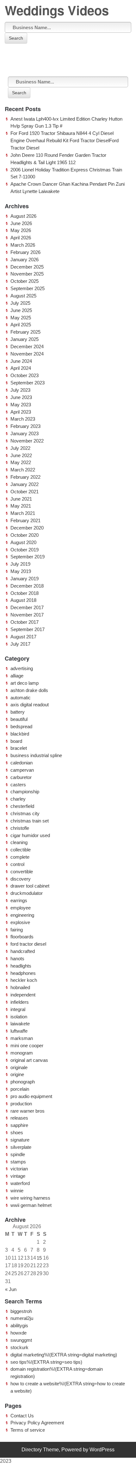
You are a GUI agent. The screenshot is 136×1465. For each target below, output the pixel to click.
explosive (20, 922)
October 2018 (24, 593)
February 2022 (25, 477)
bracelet (18, 748)
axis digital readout (29, 704)
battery (17, 712)
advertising (21, 668)
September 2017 (27, 629)
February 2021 (25, 520)
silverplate (20, 1147)
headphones (23, 973)
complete (19, 857)
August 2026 (23, 216)
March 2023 (22, 419)
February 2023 (25, 426)
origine (17, 1074)
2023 (5, 1461)
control (17, 864)
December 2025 (27, 267)
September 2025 (27, 288)
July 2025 (20, 303)
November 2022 (27, 440)
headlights (20, 966)
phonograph (22, 1081)
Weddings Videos (57, 10)
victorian (19, 1168)
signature (19, 1139)
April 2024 (20, 368)
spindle (17, 1154)
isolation (18, 1016)
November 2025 (27, 273)
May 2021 (20, 506)
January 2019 (24, 578)
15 (39, 1258)
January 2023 (24, 433)
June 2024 (21, 361)
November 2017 (27, 614)
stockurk (19, 1347)
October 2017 (24, 622)
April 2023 (20, 412)
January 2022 (24, 484)
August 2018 (23, 600)
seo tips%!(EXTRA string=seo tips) (46, 1362)
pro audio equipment (31, 1096)
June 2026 (21, 223)
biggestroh (21, 1311)
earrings (18, 900)
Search (16, 38)
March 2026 (22, 245)
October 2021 (24, 491)
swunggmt (21, 1340)
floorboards (22, 936)
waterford (20, 1183)
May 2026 (20, 230)
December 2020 (27, 527)
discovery (20, 879)
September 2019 (27, 556)
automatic (20, 697)
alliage (16, 675)
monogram (21, 1052)
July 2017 (20, 644)
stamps (18, 1161)
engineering (22, 915)
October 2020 (24, 535)
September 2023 (27, 382)
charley (18, 799)
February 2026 (25, 252)
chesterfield (22, 806)
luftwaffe (19, 1031)
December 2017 (27, 607)
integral (17, 1009)
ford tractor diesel (28, 944)
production (21, 1103)
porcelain (19, 1089)
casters (18, 784)
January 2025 (24, 339)
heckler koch (23, 980)
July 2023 (20, 390)
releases (19, 1118)
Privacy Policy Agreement (37, 1422)
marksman (21, 1038)
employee (20, 907)
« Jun (10, 1289)
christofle (19, 828)
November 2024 (27, 353)
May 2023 (20, 404)
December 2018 (27, 586)
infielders (19, 1002)
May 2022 (20, 462)
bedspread (21, 726)
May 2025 (20, 317)
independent (22, 994)
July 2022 (20, 448)
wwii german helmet (31, 1205)
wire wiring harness (30, 1198)
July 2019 (20, 564)
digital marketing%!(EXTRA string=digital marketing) (63, 1354)
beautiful (19, 719)
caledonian (21, 762)
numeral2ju (21, 1318)
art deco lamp (24, 683)
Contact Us (22, 1415)
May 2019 (20, 571)
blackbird (19, 733)
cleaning (19, 842)
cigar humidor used (30, 835)
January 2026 (24, 259)
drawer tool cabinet (29, 886)
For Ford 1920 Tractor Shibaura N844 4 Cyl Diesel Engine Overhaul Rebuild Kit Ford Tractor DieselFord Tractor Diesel (64, 140)
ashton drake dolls (29, 690)
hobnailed (20, 987)
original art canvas (29, 1060)
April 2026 (20, 237)
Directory (32, 1449)
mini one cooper (26, 1045)
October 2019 (24, 549)
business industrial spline (36, 755)
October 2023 (24, 375)
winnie (16, 1190)
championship (24, 791)
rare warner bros (27, 1111)
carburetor (21, 777)
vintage (17, 1176)
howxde (18, 1332)
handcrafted (22, 951)
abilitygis (19, 1325)
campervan (22, 770)
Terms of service (27, 1430)
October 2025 (24, 281)
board (16, 741)
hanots (17, 958)
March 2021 (22, 513)
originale (19, 1067)
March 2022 (22, 469)
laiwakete (20, 1023)
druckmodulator (26, 893)
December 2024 (27, 346)
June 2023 (21, 397)
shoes (16, 1132)
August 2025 (23, 295)
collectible (20, 849)
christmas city (25, 813)
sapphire (19, 1125)
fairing (16, 929)
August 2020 (23, 542)
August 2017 (23, 636)
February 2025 (25, 332)
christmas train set (29, 820)
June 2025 (21, 310)
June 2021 (21, 499)
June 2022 (21, 455)
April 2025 (20, 324)
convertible (21, 871)
